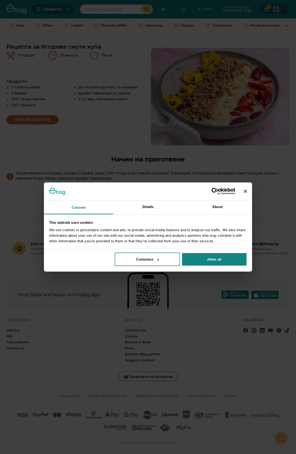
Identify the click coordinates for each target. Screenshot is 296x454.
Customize (145, 259)
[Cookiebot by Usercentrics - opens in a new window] (215, 191)
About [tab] (217, 206)
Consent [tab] (79, 207)
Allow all (214, 259)
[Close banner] (245, 191)
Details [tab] (148, 206)
